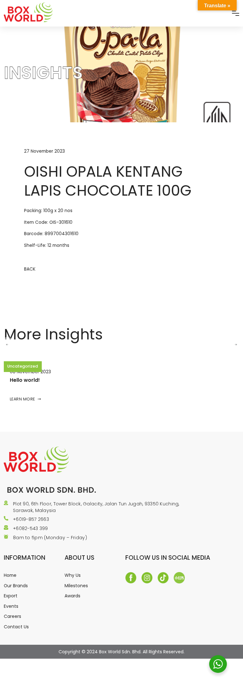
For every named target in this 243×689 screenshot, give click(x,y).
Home (10, 575)
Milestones (76, 585)
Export (10, 596)
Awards (72, 596)
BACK (29, 269)
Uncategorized (22, 366)
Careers (12, 616)
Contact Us (16, 627)
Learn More (22, 399)
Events (11, 606)
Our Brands (16, 585)
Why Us (73, 575)
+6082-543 (26, 528)
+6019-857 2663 (31, 519)
